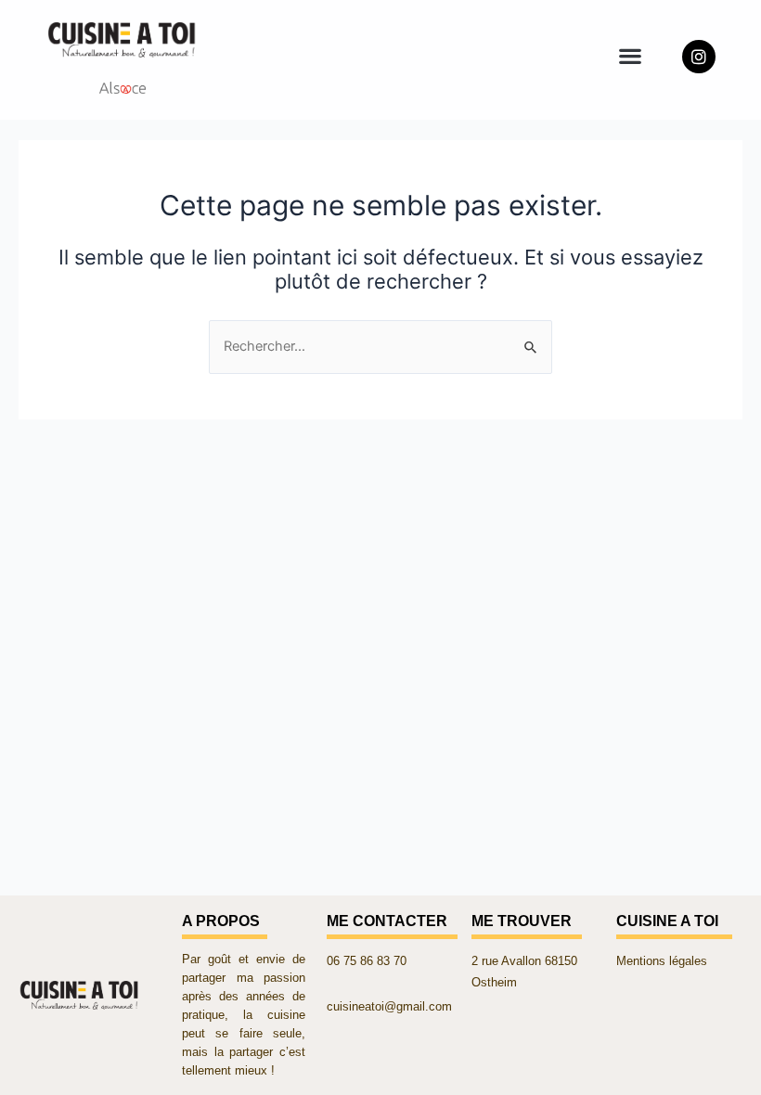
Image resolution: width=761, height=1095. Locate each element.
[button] (630, 55)
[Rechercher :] (380, 346)
